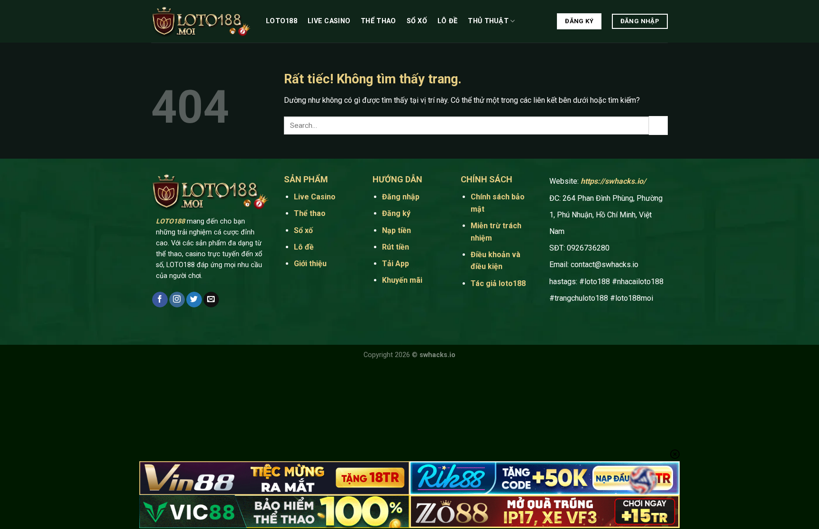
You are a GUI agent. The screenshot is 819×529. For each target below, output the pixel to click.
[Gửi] (658, 125)
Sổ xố (417, 21)
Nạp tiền (396, 230)
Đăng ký (396, 213)
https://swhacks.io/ (613, 181)
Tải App (396, 263)
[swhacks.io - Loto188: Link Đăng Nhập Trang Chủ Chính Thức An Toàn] (201, 21)
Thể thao (378, 21)
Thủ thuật (488, 21)
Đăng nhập (400, 196)
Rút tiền (395, 246)
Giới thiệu (310, 263)
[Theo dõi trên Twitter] (194, 300)
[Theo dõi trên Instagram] (177, 300)
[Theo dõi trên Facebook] (160, 300)
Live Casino (329, 21)
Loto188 (281, 21)
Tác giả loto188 (498, 283)
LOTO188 (170, 221)
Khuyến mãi (402, 280)
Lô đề (447, 21)
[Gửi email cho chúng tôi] (211, 300)
